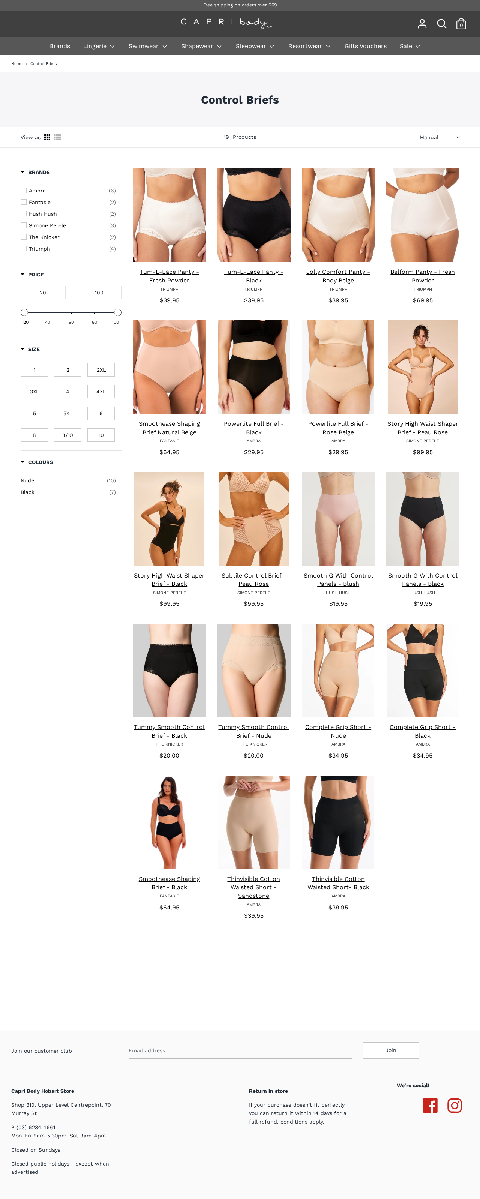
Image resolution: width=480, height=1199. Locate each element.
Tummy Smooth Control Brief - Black (169, 731)
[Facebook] (430, 1104)
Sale (407, 46)
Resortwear (306, 46)
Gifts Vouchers (366, 46)
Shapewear (198, 46)
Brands (60, 46)
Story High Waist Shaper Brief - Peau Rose (422, 428)
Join (391, 1050)
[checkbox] (72, 190)
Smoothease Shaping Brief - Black (169, 883)
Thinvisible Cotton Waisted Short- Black (338, 883)
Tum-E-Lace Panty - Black (254, 276)
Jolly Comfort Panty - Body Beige (338, 276)
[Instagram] (454, 1104)
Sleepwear (252, 46)
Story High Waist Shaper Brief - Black (169, 580)
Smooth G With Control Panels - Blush (338, 580)
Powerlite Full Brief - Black (254, 428)
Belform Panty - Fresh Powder (422, 276)
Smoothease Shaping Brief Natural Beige (169, 428)
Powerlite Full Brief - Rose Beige (338, 428)
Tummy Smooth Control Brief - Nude (253, 731)
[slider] (24, 312)
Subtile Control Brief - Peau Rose (254, 580)
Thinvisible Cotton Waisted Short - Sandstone (253, 887)
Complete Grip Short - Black (423, 731)
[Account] (422, 20)
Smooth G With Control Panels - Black (423, 580)
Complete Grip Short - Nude (338, 731)
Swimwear (144, 46)
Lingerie (95, 46)
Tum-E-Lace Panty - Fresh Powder (169, 276)
